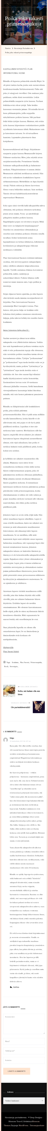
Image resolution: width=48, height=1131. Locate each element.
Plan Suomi (24, 662)
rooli (6, 666)
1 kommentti (37, 35)
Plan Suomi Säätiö (11, 651)
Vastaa (16, 987)
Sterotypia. (14, 666)
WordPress (23, 1125)
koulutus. (15, 662)
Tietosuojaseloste (37, 1125)
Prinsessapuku (36, 662)
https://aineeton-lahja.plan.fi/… (16, 330)
